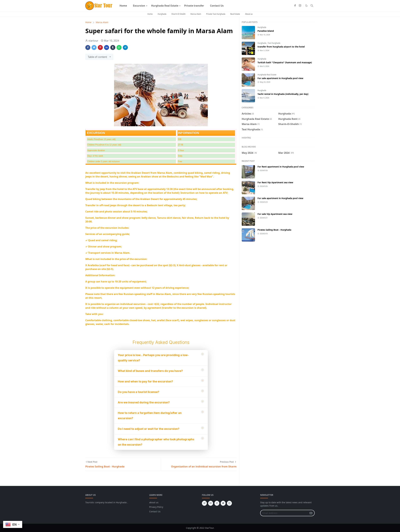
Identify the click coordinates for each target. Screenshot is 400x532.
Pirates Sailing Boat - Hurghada (274, 229)
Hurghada (162, 14)
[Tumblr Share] (112, 47)
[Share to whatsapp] (119, 47)
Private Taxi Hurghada (215, 14)
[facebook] (295, 5)
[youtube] (210, 503)
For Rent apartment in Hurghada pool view (281, 166)
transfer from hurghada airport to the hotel (281, 46)
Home (150, 14)
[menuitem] (123, 5)
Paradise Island (266, 30)
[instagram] (300, 5)
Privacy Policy (156, 506)
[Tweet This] (94, 47)
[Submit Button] (311, 513)
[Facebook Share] (87, 47)
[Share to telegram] (125, 47)
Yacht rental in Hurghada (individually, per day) (283, 93)
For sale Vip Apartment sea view (275, 213)
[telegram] (204, 503)
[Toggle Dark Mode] (306, 5)
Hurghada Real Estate (267, 74)
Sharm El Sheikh (178, 14)
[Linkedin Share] (106, 47)
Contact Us (154, 511)
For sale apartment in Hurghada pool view (280, 78)
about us (153, 502)
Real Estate (235, 14)
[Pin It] (100, 47)
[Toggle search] (312, 5)
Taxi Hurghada (274, 43)
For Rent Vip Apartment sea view (275, 182)
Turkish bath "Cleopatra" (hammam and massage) (285, 62)
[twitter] (223, 503)
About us (249, 14)
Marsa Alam (195, 14)
